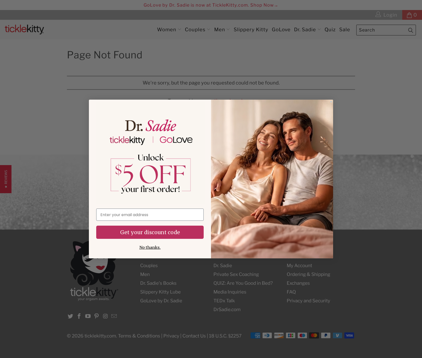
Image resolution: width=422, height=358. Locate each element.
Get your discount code (150, 232)
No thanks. (150, 247)
